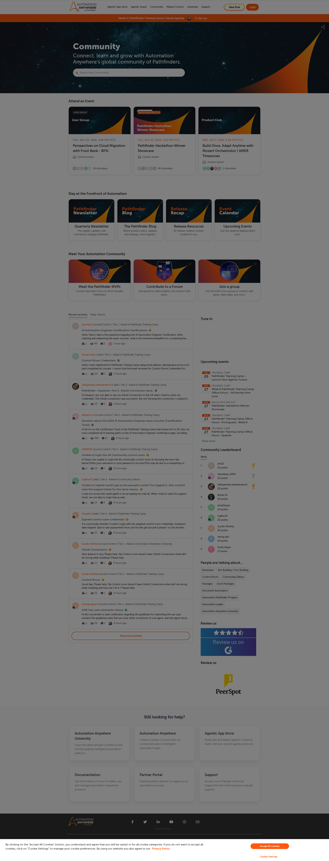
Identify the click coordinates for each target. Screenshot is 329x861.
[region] (164, 850)
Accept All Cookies (269, 846)
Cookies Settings (268, 856)
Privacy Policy (161, 848)
